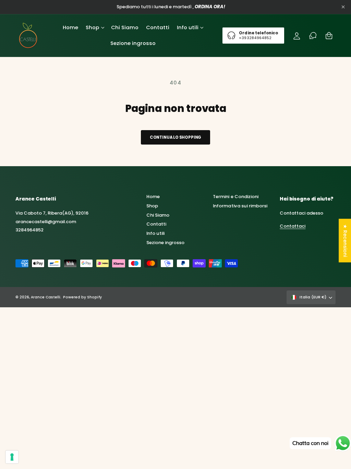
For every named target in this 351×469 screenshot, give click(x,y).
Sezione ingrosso (165, 242)
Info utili (155, 233)
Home (153, 196)
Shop (152, 206)
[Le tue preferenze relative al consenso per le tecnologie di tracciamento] (12, 457)
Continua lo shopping (176, 137)
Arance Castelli (45, 297)
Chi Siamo (157, 215)
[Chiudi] (343, 7)
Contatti (156, 224)
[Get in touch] (313, 35)
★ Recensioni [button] (345, 240)
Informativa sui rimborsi (240, 206)
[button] (94, 27)
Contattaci (292, 226)
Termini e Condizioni (235, 196)
